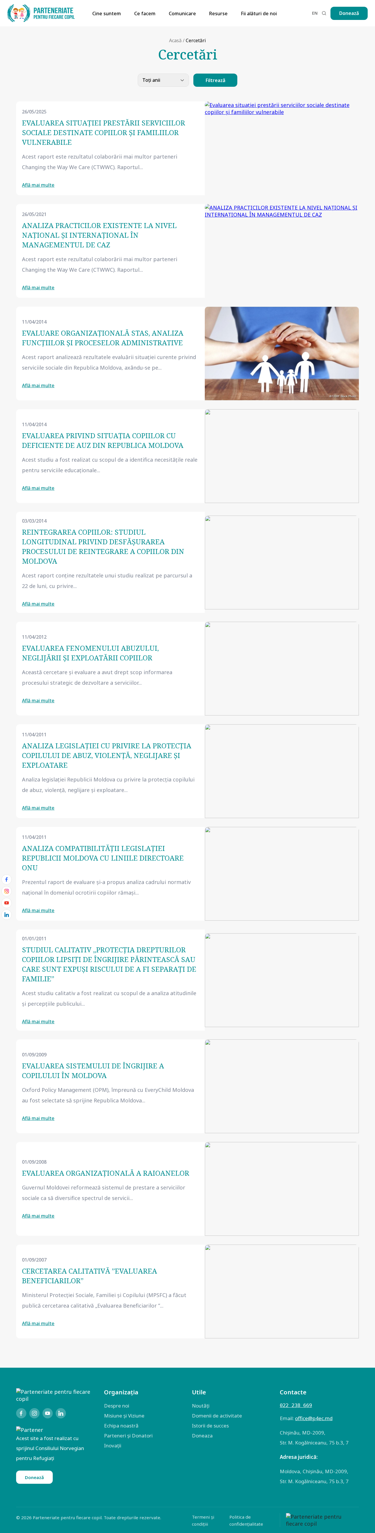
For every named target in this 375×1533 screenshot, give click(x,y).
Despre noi (116, 1405)
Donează (349, 13)
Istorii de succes (210, 1425)
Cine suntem (106, 13)
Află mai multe (38, 185)
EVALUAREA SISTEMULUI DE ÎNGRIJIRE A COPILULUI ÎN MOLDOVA (93, 1070)
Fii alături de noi (259, 13)
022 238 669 (296, 1405)
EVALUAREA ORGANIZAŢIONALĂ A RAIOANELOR (105, 1173)
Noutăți (200, 1405)
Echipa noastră (121, 1425)
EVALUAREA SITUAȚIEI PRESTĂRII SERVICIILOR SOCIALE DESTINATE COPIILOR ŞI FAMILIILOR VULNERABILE (103, 132)
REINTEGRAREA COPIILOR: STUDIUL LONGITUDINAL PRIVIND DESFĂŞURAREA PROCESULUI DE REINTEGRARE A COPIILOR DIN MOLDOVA (103, 546)
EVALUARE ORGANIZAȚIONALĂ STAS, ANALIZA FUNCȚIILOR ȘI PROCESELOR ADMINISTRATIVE (102, 337)
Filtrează (215, 80)
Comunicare (182, 13)
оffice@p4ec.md (314, 1418)
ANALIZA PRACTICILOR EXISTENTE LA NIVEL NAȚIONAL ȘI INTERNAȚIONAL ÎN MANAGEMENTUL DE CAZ (99, 234)
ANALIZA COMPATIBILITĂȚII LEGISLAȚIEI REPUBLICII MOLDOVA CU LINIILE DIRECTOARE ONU (103, 857)
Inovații (112, 1445)
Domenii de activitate (217, 1415)
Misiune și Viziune (124, 1415)
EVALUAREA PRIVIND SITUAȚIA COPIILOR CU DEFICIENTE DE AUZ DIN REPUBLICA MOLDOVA (102, 440)
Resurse (218, 13)
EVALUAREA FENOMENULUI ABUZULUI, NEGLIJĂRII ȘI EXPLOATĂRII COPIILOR (90, 652)
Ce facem (145, 13)
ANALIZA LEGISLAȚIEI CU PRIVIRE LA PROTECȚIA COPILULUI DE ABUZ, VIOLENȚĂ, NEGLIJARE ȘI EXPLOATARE (106, 755)
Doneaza (202, 1435)
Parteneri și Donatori (128, 1435)
